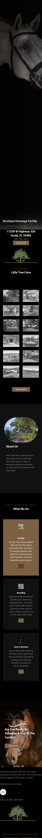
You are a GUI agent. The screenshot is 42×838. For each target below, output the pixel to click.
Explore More (21, 389)
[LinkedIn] (15, 450)
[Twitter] (11, 450)
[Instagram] (19, 450)
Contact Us (21, 243)
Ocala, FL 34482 (21, 235)
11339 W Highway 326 (21, 231)
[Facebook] (7, 450)
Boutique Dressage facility (20, 221)
